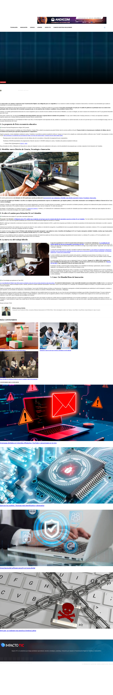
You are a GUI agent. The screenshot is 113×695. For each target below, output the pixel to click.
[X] (2, 97)
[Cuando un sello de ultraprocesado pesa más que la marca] (19, 335)
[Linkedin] (93, 14)
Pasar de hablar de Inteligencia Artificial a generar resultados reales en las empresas (18, 379)
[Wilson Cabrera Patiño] (1, 90)
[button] (104, 27)
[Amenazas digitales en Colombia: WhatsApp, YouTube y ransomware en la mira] (56, 413)
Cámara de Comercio (32, 208)
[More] (35, 97)
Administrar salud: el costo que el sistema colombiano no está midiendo (55, 350)
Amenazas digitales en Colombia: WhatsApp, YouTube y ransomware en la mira (28, 443)
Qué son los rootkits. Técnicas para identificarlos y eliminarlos (22, 505)
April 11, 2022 (23, 143)
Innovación (2, 82)
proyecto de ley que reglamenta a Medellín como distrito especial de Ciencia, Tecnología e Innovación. (70, 198)
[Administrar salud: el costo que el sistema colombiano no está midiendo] (59, 335)
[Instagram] (89, 14)
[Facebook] (87, 14)
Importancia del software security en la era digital (17, 568)
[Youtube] (95, 14)
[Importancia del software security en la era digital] (56, 538)
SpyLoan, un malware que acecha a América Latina (18, 630)
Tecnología (42, 348)
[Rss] (101, 14)
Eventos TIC (3, 377)
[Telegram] (24, 97)
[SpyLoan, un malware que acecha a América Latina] (56, 600)
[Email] (30, 97)
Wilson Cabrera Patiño (10, 90)
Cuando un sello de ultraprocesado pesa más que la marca (13, 350)
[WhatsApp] (19, 97)
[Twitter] (91, 14)
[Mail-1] (99, 14)
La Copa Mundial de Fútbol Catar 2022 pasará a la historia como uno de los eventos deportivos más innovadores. (27, 283)
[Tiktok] (97, 14)
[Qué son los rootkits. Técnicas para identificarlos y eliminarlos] (56, 475)
